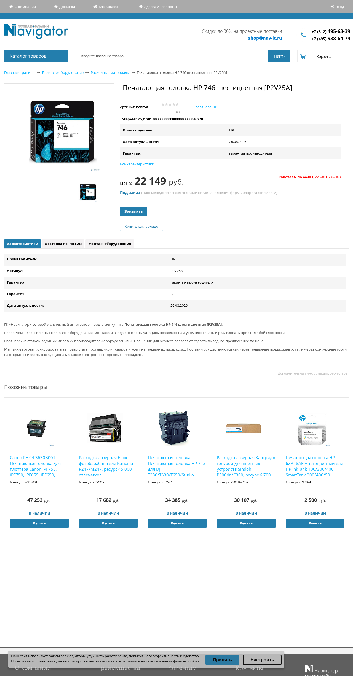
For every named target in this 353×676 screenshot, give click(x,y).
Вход (340, 6)
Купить (39, 523)
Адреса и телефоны (160, 6)
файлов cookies (186, 661)
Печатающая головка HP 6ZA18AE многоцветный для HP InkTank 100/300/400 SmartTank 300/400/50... (314, 466)
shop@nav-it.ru (265, 38)
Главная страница (19, 72)
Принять (222, 660)
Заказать (133, 211)
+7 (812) (331, 31)
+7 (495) (331, 38)
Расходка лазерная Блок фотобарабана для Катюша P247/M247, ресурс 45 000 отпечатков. (106, 466)
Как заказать (110, 6)
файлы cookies (61, 655)
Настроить (262, 660)
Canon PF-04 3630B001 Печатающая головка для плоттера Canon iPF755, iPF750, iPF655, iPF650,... (35, 466)
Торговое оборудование (63, 72)
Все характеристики (137, 163)
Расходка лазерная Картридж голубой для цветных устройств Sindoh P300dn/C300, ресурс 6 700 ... (246, 466)
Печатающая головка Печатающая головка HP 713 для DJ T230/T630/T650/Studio (176, 466)
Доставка (67, 6)
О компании (25, 6)
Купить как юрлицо (141, 226)
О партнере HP (204, 106)
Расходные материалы (110, 72)
